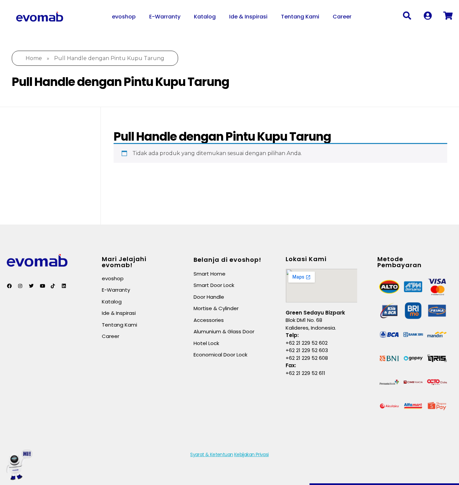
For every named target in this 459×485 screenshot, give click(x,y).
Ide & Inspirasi (248, 16)
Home (34, 58)
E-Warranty (164, 16)
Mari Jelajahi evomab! (124, 262)
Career (342, 16)
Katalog (205, 16)
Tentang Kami (300, 16)
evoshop (124, 16)
